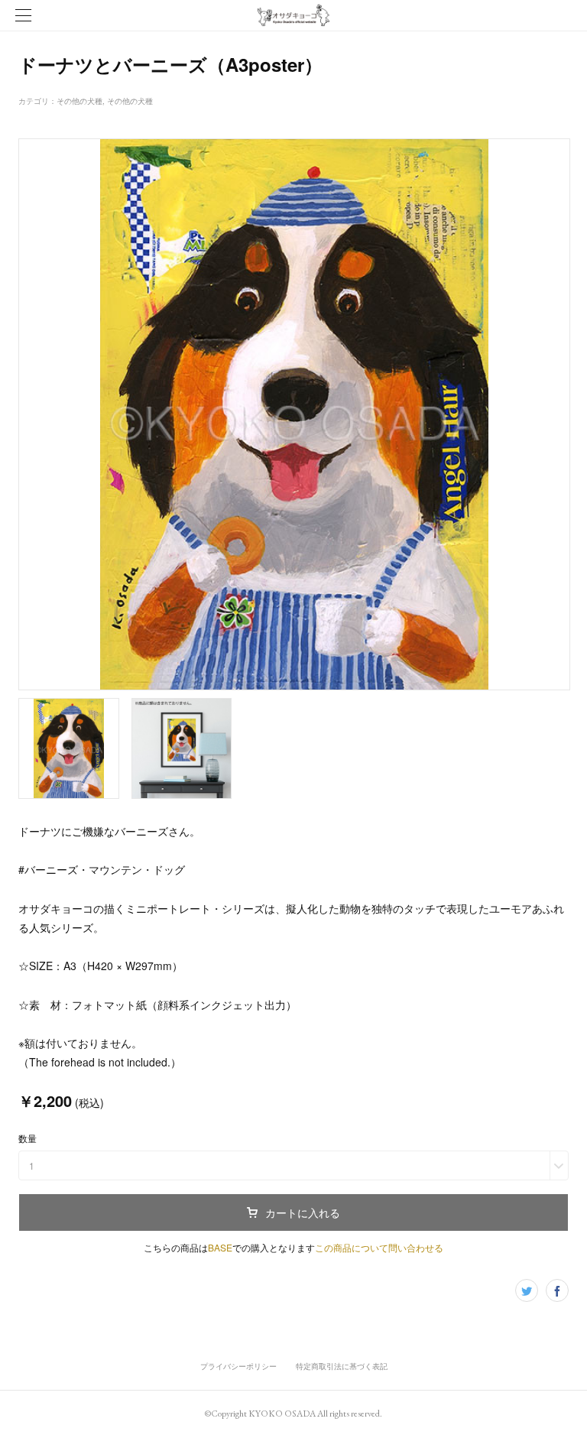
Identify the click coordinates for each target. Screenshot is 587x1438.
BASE (220, 1247)
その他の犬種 (79, 101)
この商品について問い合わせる (379, 1247)
